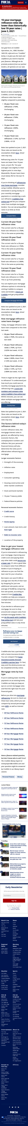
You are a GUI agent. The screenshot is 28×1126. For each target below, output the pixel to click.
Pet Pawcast (16, 1014)
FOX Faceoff (16, 1006)
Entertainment (6, 1030)
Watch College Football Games (5, 1072)
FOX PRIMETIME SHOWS (5, 1042)
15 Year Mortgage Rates (13, 744)
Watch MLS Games (4, 1098)
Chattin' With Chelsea (4, 1006)
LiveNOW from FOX (5, 931)
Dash (14, 982)
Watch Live (20, 2)
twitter (12, 1107)
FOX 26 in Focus (17, 1004)
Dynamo (15, 980)
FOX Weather (4, 989)
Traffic (3, 983)
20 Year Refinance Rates (13, 718)
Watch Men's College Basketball (4, 1086)
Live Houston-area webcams (5, 975)
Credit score (9, 511)
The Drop (3, 1032)
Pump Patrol (4, 987)
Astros (14, 973)
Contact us (15, 1032)
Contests (3, 1045)
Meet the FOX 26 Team (17, 1034)
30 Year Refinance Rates (13, 713)
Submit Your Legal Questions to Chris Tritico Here (17, 960)
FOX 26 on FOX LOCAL (5, 923)
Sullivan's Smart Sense (17, 937)
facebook (9, 1107)
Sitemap (15, 940)
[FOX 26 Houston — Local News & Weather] (5, 2)
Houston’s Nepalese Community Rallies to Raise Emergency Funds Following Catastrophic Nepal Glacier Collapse (9, 816)
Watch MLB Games (4, 1076)
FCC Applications (17, 1060)
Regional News (4, 945)
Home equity (9, 522)
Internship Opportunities (16, 1047)
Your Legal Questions (15, 964)
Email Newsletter (17, 1042)
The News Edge (5, 1004)
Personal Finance (22, 36)
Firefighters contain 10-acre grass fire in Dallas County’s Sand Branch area (9, 809)
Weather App (4, 985)
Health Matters (16, 954)
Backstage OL (4, 1037)
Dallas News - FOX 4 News (4, 949)
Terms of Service (15, 909)
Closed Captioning (15, 1058)
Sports (15, 971)
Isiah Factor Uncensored (4, 999)
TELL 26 (3, 926)
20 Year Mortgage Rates (13, 739)
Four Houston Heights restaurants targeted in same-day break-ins (9, 788)
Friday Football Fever (16, 987)
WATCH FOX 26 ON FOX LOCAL (17, 1037)
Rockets (15, 977)
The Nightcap (4, 1002)
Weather (4, 971)
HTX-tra (15, 1065)
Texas (14, 924)
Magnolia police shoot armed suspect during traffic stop (8, 795)
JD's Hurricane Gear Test (4, 981)
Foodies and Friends (16, 1011)
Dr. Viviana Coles (17, 950)
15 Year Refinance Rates (13, 723)
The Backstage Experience (5, 1039)
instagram (15, 1107)
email (18, 1107)
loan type (8, 530)
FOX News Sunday (15, 934)
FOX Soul (3, 936)
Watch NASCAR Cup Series (5, 1079)
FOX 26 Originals (16, 996)
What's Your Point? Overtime (5, 1013)
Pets (14, 956)
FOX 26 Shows (3, 996)
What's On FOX (16, 1040)
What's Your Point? (4, 1010)
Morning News (16, 945)
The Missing (16, 1016)
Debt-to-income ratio (12, 535)
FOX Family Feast (17, 967)
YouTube (3, 934)
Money (19, 777)
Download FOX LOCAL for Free (11, 824)
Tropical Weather (5, 978)
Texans (14, 975)
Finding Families (17, 952)
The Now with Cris (4, 1034)
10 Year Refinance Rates (13, 728)
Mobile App (15, 1050)
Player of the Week (16, 990)
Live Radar (4, 973)
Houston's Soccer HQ (17, 1018)
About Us (16, 1030)
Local (14, 922)
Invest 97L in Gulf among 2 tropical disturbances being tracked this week (18, 845)
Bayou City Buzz (5, 1019)
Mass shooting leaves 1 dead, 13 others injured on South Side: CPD (9, 802)
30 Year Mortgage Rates (13, 734)
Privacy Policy (15, 908)
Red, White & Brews (16, 1001)
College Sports (16, 979)
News (15, 920)
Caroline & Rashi (17, 999)
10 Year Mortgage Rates (13, 749)
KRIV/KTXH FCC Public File (17, 1054)
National (15, 926)
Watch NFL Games (4, 1069)
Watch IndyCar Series (5, 1082)
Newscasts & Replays (4, 928)
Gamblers (15, 984)
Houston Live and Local (5, 1021)
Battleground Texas (4, 1024)
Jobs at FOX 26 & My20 (17, 1044)
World (14, 928)
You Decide (16, 930)
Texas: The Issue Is (5, 1016)
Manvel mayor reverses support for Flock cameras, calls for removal (18, 852)
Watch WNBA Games (4, 1095)
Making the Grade (17, 948)
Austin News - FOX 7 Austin (4, 952)
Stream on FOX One (5, 1066)
